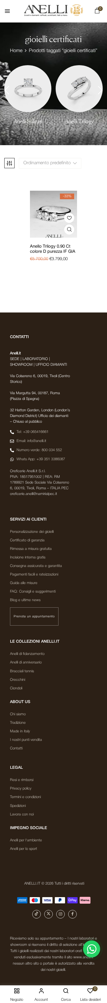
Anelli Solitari (28, 121)
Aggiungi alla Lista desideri (69, 218)
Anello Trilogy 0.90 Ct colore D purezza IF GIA (52, 249)
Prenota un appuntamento (34, 616)
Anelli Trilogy (79, 121)
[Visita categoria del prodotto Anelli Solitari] (27, 88)
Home (16, 51)
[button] (97, 12)
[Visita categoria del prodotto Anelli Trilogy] (79, 88)
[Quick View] (69, 230)
